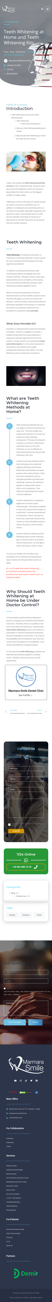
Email (10, 785)
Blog (12, 52)
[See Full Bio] (31, 695)
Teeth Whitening (22, 121)
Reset (35, 1022)
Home (6, 52)
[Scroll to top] (46, 1280)
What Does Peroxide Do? (31, 124)
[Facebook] (37, 1081)
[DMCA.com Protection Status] (25, 1092)
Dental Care (20, 52)
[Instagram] (21, 1081)
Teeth (39, 915)
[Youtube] (15, 1081)
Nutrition (25, 915)
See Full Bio (24, 695)
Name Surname (14, 765)
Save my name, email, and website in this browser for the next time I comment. (27, 993)
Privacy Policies (16, 1297)
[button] (15, 1273)
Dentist (12, 915)
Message (11, 797)
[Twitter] (31, 1081)
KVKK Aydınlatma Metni (32, 1297)
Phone (10, 775)
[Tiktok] (26, 1081)
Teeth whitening (12, 255)
